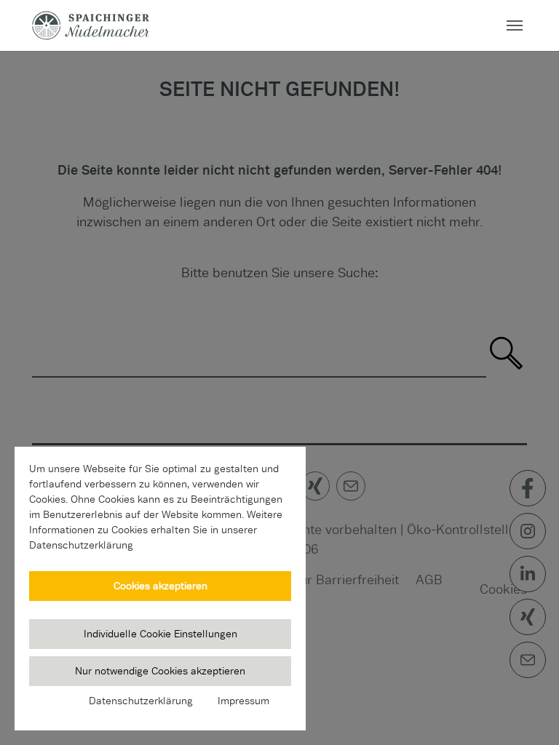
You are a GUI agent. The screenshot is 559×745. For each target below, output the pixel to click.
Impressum (243, 700)
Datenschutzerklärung (141, 700)
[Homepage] (90, 25)
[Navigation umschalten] (514, 25)
